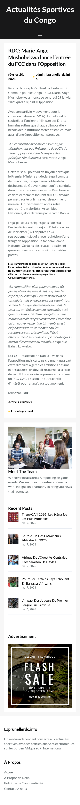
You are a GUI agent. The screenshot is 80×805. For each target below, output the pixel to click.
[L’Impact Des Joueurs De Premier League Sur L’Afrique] (13, 603)
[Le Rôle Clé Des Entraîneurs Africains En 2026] (13, 539)
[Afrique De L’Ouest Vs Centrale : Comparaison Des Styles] (13, 560)
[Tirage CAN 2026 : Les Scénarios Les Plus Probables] (13, 517)
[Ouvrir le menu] (40, 34)
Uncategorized (22, 411)
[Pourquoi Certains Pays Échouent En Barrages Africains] (13, 582)
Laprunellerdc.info (20, 729)
